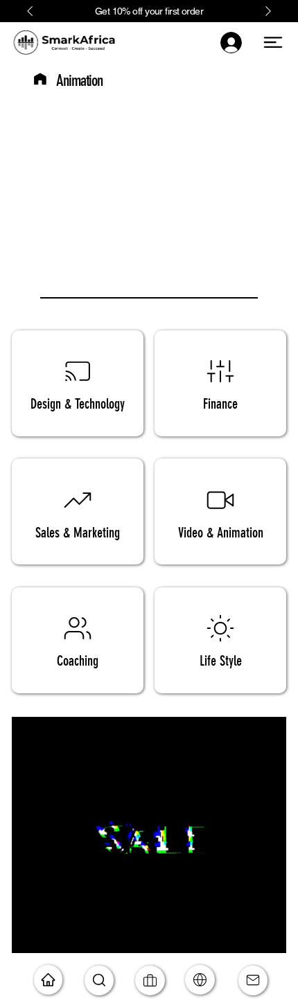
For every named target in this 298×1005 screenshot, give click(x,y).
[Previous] (30, 11)
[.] (232, 42)
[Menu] (273, 42)
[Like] (200, 980)
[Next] (268, 11)
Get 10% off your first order (149, 11)
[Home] (40, 79)
